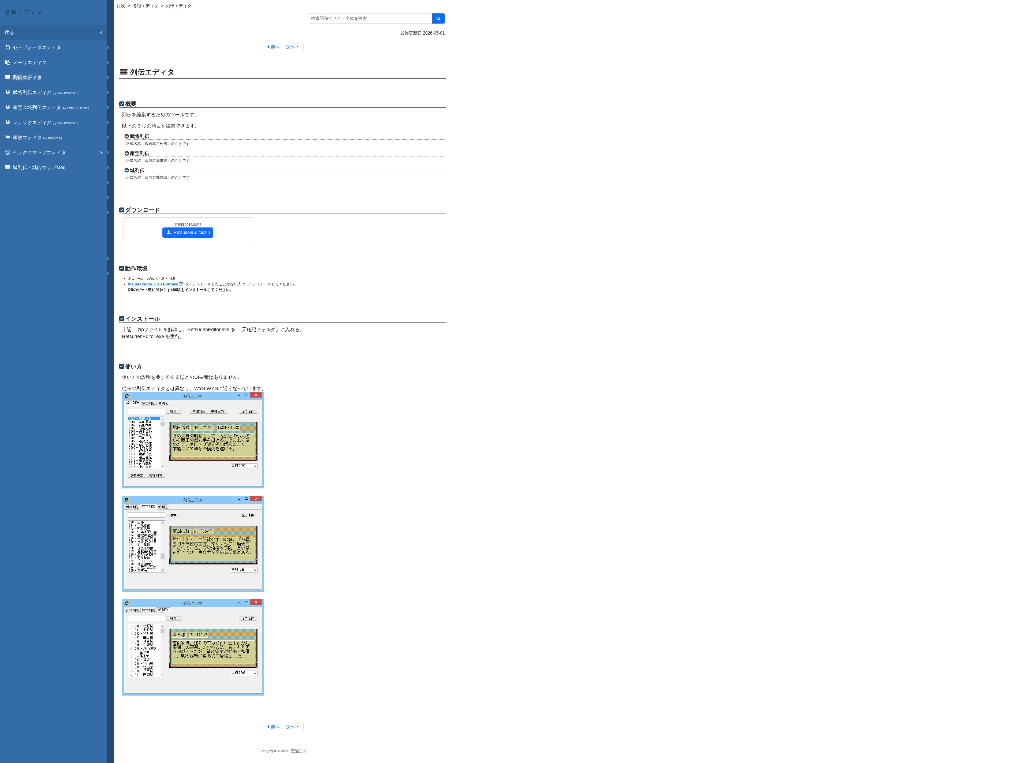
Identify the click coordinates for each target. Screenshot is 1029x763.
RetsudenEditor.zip (192, 232)
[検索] (438, 18)
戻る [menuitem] (9, 32)
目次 (121, 5)
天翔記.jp (298, 751)
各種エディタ (145, 5)
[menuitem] (53, 47)
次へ (290, 46)
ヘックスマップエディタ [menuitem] (39, 152)
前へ (275, 46)
